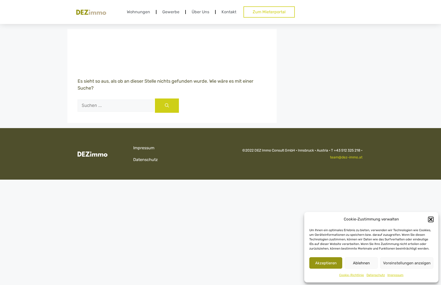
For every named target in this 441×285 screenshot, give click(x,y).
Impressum (395, 275)
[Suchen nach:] (116, 105)
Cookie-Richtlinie (351, 275)
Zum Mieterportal (269, 11)
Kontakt (229, 11)
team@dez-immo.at (346, 157)
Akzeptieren (326, 263)
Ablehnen (361, 263)
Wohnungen (138, 11)
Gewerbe (170, 11)
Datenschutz (375, 275)
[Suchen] (167, 105)
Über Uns (200, 11)
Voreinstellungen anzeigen (407, 263)
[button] (430, 219)
